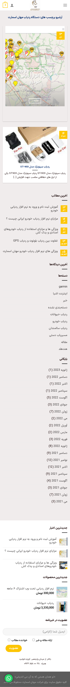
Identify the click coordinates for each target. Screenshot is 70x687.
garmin (63, 287)
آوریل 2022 (60, 425)
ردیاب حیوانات (58, 314)
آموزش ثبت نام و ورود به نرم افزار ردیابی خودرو (35, 76)
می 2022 (61, 418)
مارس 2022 (60, 432)
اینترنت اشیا (60, 293)
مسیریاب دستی (58, 335)
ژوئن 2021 (60, 495)
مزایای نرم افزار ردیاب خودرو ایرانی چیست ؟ (32, 219)
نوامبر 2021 (60, 460)
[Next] (53, 115)
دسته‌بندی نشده (57, 307)
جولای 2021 (60, 488)
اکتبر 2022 (61, 384)
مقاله (64, 342)
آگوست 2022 (59, 398)
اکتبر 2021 (61, 467)
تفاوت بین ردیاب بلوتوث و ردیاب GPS (35, 241)
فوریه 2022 (60, 439)
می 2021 (61, 501)
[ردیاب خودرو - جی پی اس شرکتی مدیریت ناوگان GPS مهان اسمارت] (35, 5)
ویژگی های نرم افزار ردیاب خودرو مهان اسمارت (30, 251)
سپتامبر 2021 (59, 474)
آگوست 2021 (59, 481)
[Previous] (63, 115)
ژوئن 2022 (60, 412)
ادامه (35, 100)
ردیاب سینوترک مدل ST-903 (35, 167)
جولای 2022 (60, 405)
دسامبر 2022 (59, 377)
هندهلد (63, 349)
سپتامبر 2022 (59, 391)
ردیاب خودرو (60, 321)
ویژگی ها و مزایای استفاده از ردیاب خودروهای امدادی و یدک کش (31, 231)
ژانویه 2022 (60, 446)
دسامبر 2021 (59, 453)
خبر (65, 300)
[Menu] (65, 5)
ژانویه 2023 (60, 370)
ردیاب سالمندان (58, 328)
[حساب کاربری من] (12, 5)
